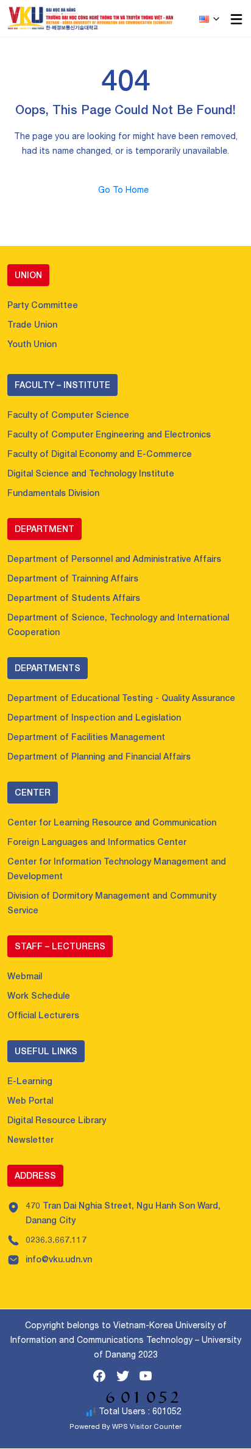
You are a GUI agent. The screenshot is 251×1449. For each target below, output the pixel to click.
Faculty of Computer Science (68, 414)
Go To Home (126, 190)
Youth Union (32, 344)
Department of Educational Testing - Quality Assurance (121, 697)
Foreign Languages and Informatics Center (96, 841)
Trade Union (32, 324)
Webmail (24, 976)
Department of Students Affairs (73, 597)
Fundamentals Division (53, 492)
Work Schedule (38, 995)
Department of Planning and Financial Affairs (99, 756)
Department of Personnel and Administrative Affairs (114, 558)
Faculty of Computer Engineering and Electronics (109, 434)
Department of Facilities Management (86, 737)
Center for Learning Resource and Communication (111, 822)
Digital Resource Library (56, 1120)
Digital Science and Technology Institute (90, 473)
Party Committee (42, 305)
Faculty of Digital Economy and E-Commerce (99, 453)
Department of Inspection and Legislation (94, 717)
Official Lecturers (43, 1015)
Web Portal (30, 1100)
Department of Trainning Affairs (72, 578)
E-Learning (29, 1081)
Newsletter (30, 1139)
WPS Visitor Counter (147, 1426)
